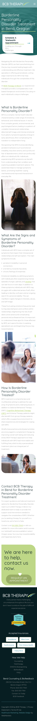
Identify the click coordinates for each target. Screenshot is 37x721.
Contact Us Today (18, 693)
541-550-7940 (17, 525)
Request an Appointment (18, 579)
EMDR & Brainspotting (18, 667)
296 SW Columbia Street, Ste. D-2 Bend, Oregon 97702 (18, 683)
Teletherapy (18, 664)
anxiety (28, 282)
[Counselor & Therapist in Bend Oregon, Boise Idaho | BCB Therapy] (15, 4)
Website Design (25, 713)
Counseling (18, 661)
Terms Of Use (16, 710)
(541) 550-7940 (21, 688)
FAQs (18, 672)
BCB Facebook (18, 696)
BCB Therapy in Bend (12, 86)
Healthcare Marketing (9, 713)
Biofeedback (18, 670)
